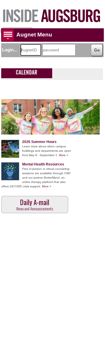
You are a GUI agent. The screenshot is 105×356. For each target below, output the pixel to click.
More (63, 155)
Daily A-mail (34, 204)
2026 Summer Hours (39, 142)
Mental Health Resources (43, 164)
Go (97, 50)
